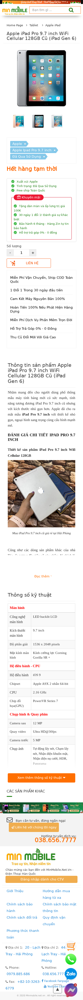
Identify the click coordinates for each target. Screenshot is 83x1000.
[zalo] (71, 974)
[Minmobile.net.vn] (41, 857)
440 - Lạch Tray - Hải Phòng (56, 954)
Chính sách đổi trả (22, 917)
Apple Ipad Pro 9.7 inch (32, 150)
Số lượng (14, 246)
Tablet (33, 25)
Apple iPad (52, 25)
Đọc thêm (42, 576)
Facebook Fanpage (56, 980)
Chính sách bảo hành (20, 907)
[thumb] (18, 122)
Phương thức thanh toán (23, 934)
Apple (17, 144)
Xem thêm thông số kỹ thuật (39, 778)
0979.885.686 (18, 974)
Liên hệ (32, 263)
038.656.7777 (54, 974)
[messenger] (71, 990)
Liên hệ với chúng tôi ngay (35, 827)
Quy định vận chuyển (54, 921)
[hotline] (70, 959)
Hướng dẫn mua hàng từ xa (56, 894)
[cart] (70, 945)
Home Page (15, 25)
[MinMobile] (41, 808)
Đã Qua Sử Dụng (26, 157)
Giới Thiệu (15, 891)
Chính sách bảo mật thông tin (59, 907)
